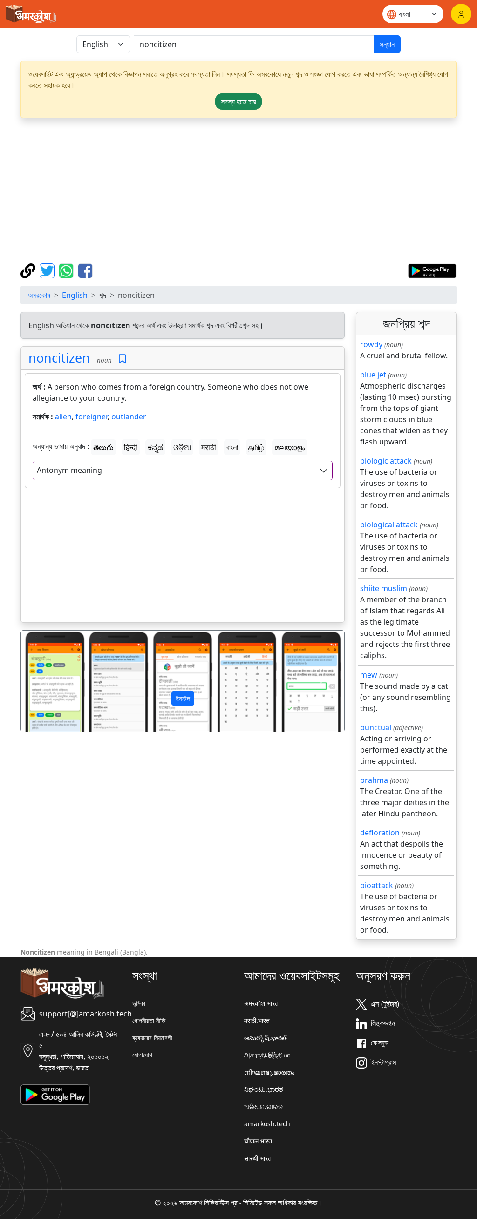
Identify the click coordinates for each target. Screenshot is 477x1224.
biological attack (389, 524)
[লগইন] (461, 14)
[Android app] (55, 1094)
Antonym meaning (69, 470)
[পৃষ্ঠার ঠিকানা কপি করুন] (29, 270)
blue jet (373, 375)
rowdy (371, 344)
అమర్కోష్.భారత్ (265, 1037)
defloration (380, 832)
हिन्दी (130, 447)
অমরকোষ (39, 295)
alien (63, 416)
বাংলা (232, 447)
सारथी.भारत (258, 1158)
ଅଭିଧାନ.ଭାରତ (263, 1106)
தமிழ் (256, 447)
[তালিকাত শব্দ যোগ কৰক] (122, 359)
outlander (128, 416)
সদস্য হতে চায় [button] (238, 101)
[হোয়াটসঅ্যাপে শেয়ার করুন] (67, 270)
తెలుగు (103, 447)
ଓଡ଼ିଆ (182, 447)
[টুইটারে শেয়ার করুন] (48, 270)
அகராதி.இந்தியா (267, 1054)
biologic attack (386, 461)
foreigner (91, 416)
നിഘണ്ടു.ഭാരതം (269, 1072)
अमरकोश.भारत (261, 1003)
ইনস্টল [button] (183, 698)
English (75, 295)
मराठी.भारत (257, 1020)
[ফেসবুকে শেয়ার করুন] (85, 270)
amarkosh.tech (267, 1123)
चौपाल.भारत (258, 1141)
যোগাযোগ (142, 1054)
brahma (374, 780)
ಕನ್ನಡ (155, 447)
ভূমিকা (138, 1003)
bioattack (376, 885)
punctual (375, 727)
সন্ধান (387, 44)
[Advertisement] (238, 191)
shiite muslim (383, 588)
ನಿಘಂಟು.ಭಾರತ (263, 1089)
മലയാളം (289, 447)
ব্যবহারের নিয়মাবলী (152, 1037)
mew (368, 675)
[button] (45, 681)
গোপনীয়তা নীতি (148, 1020)
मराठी (208, 447)
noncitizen (59, 357)
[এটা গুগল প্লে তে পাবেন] (432, 270)
